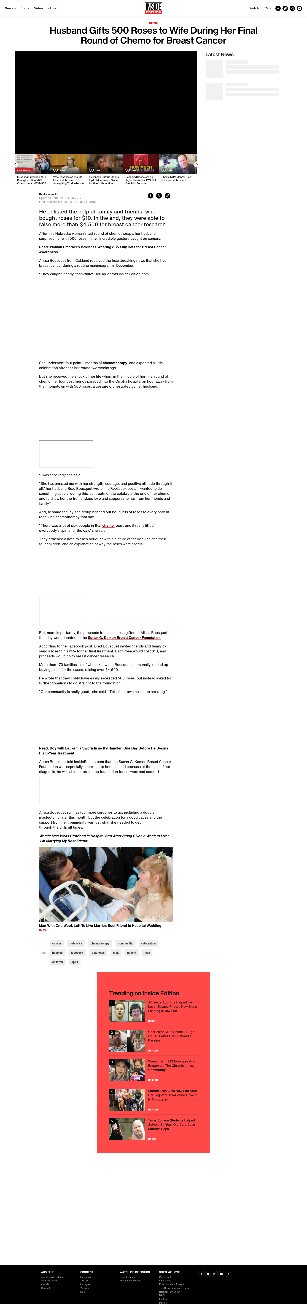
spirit (74, 962)
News (9, 8)
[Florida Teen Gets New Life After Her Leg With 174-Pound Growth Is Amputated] (153, 1100)
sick (116, 952)
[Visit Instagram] (215, 1274)
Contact (45, 1288)
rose (128, 651)
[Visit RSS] (228, 1274)
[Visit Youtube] (221, 1274)
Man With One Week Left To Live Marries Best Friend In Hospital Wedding (100, 925)
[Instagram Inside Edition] (292, 8)
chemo (108, 525)
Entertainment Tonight (171, 1284)
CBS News (165, 1280)
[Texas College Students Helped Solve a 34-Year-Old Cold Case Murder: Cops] (153, 1129)
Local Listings (127, 1277)
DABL (162, 1295)
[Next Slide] (197, 164)
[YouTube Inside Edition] (299, 8)
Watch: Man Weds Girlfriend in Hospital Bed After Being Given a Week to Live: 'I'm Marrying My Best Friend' (103, 838)
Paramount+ (166, 1277)
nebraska (76, 943)
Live (53, 8)
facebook (77, 952)
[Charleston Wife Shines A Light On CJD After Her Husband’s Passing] (153, 1041)
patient (131, 952)
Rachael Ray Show (169, 1292)
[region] (106, 884)
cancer (56, 943)
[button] (106, 884)
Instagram (85, 1284)
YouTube (85, 1288)
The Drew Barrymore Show (174, 1288)
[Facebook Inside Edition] (278, 8)
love (147, 952)
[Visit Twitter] (208, 1274)
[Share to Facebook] (150, 196)
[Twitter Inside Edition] (285, 8)
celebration (148, 943)
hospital (57, 952)
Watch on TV (258, 8)
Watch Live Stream (130, 1280)
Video (38, 8)
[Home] (153, 8)
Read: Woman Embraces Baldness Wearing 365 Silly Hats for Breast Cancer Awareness (102, 249)
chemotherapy (115, 362)
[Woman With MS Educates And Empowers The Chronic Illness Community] (153, 1070)
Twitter (84, 1280)
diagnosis (98, 952)
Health (153, 1050)
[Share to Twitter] (159, 196)
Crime (24, 8)
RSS (82, 1292)
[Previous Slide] (15, 164)
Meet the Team (49, 1280)
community (125, 943)
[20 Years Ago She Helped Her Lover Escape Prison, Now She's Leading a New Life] (153, 1011)
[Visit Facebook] (201, 1274)
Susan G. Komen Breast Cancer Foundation (124, 637)
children (57, 962)
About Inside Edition (52, 1277)
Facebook (85, 1277)
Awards (45, 1284)
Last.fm (163, 1299)
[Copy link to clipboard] (167, 196)
